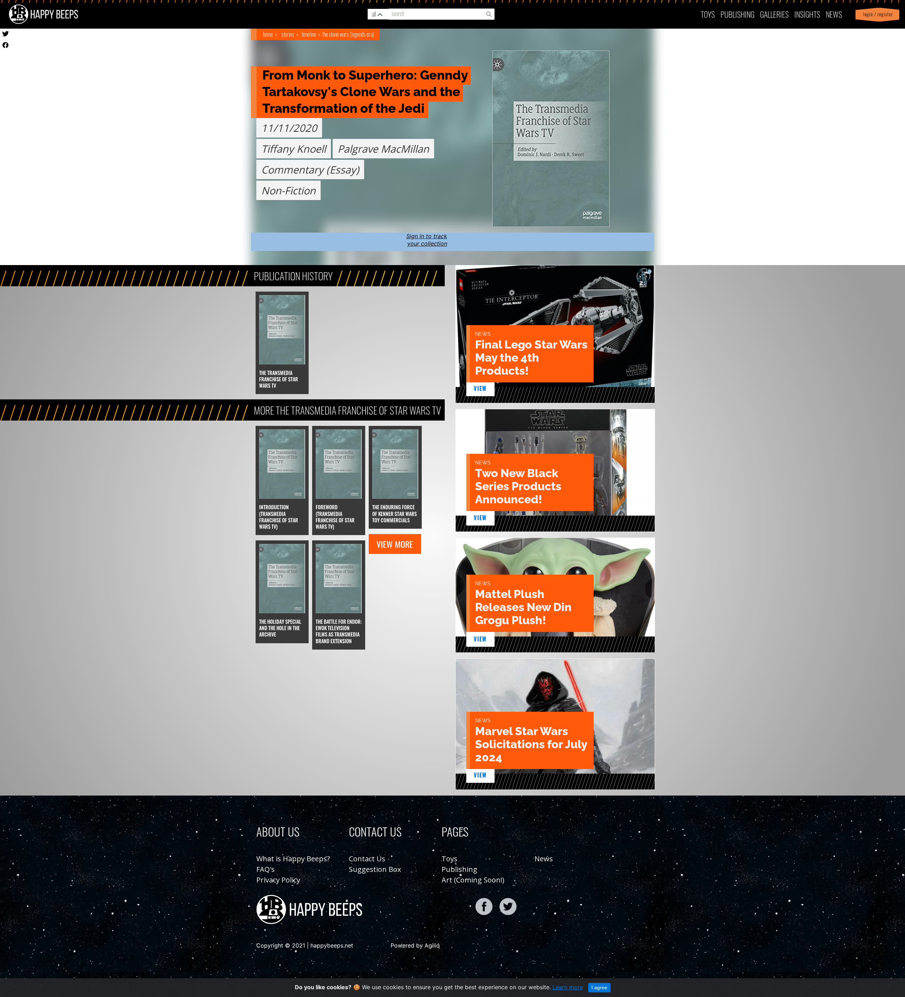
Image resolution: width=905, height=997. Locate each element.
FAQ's (265, 869)
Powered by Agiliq (415, 945)
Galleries (774, 14)
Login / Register (876, 14)
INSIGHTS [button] (807, 14)
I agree (599, 987)
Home (268, 34)
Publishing (459, 869)
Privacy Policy (278, 880)
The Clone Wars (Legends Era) (348, 34)
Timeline (309, 34)
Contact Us (367, 858)
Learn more (568, 987)
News (834, 14)
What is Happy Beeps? (293, 858)
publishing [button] (737, 14)
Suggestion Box (375, 869)
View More (394, 544)
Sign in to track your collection (426, 240)
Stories (287, 34)
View (480, 388)
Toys (708, 14)
